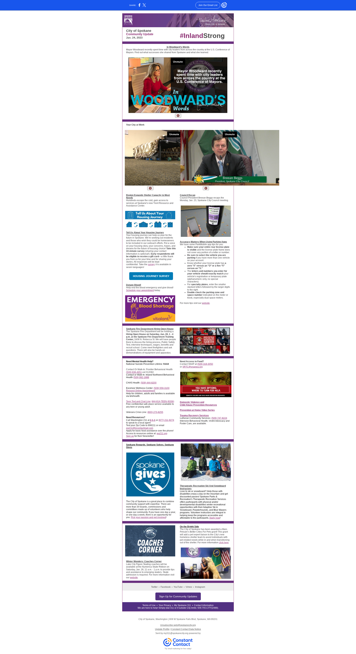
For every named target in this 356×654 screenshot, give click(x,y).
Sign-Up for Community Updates (178, 596)
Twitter (154, 587)
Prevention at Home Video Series (197, 410)
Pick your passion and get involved (148, 517)
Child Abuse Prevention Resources (198, 405)
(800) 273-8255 (155, 412)
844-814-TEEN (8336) (163, 401)
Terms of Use (149, 605)
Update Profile (162, 629)
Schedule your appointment (140, 290)
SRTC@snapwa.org (192, 367)
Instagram (200, 587)
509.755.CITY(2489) (207, 608)
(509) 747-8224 (219, 418)
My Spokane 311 (182, 605)
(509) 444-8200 (148, 382)
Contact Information (204, 605)
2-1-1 (152, 420)
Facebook (166, 587)
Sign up (130, 436)
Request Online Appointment (140, 390)
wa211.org (162, 433)
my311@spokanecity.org (176, 633)
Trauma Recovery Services (194, 415)
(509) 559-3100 (161, 388)
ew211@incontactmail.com (139, 428)
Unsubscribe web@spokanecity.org (178, 625)
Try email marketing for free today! (178, 649)
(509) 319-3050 (205, 364)
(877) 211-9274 (166, 420)
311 (172, 608)
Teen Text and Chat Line (138, 401)
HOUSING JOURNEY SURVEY (151, 276)
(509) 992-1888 (141, 377)
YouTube (178, 587)
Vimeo (189, 587)
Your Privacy (165, 605)
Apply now (214, 518)
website (206, 303)
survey (151, 264)
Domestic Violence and (192, 402)
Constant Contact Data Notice (186, 629)
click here (224, 542)
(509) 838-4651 (134, 372)
